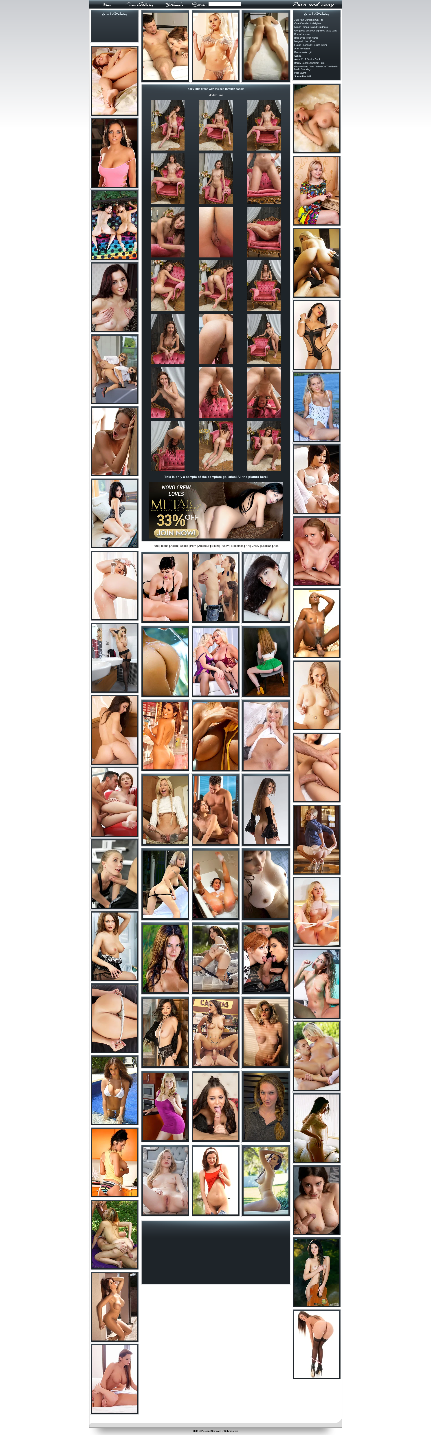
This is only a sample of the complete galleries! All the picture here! (216, 477)
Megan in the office (304, 41)
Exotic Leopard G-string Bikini (310, 45)
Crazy (255, 545)
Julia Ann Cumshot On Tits (308, 19)
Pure (156, 545)
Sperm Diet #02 (302, 76)
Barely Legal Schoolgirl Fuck (309, 63)
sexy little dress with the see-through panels (216, 89)
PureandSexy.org (211, 1431)
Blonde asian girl (303, 52)
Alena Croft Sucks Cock (307, 59)
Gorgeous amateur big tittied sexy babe (315, 30)
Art (248, 545)
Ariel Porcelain (302, 48)
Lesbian (266, 545)
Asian (174, 545)
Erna (220, 95)
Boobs (184, 545)
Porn (193, 545)
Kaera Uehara (302, 34)
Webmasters (231, 1431)
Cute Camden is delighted (308, 23)
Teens (164, 545)
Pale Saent (300, 72)
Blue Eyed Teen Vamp (306, 37)
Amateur (203, 545)
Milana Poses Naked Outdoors (311, 27)
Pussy (225, 545)
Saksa (297, 55)
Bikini (215, 545)
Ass (276, 545)
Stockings (237, 545)
